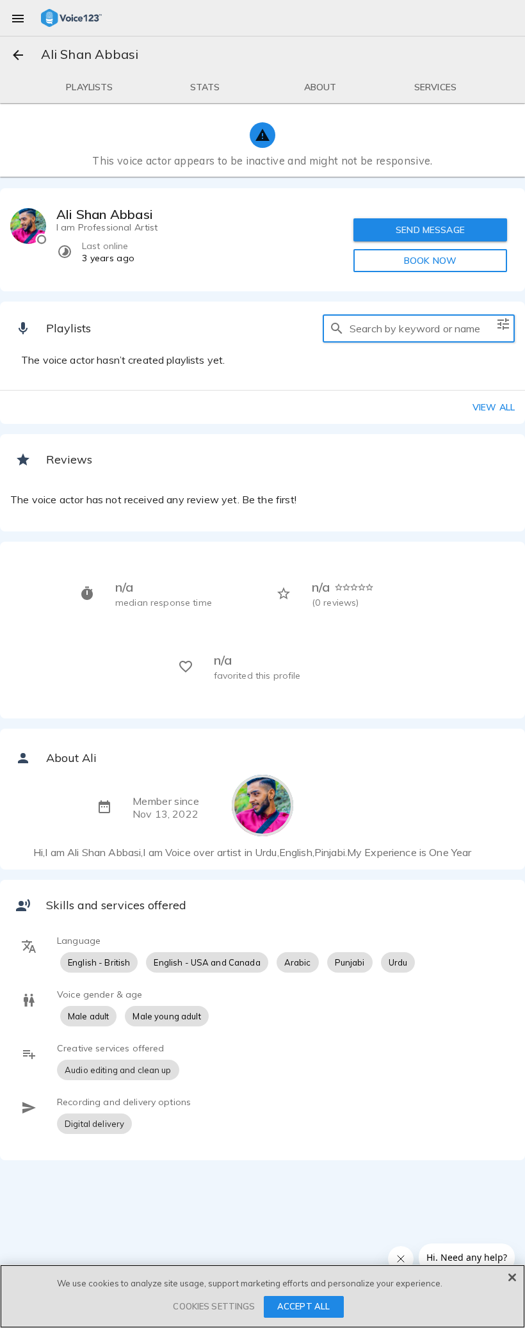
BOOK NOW (430, 260)
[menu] (18, 18)
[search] (337, 328)
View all (493, 407)
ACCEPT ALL (303, 1306)
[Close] (512, 1277)
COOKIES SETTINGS (214, 1306)
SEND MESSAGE (430, 230)
